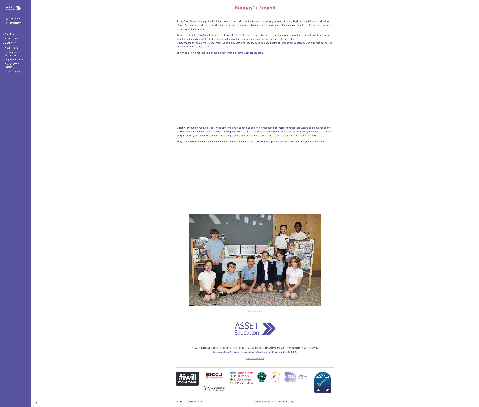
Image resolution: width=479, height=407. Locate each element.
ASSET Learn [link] (11, 38)
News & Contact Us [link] (15, 71)
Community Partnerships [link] (11, 53)
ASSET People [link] (12, 48)
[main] (255, 7)
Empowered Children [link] (15, 59)
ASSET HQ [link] (10, 43)
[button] (476, 3)
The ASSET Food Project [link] (13, 65)
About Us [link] (9, 34)
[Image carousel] (255, 263)
